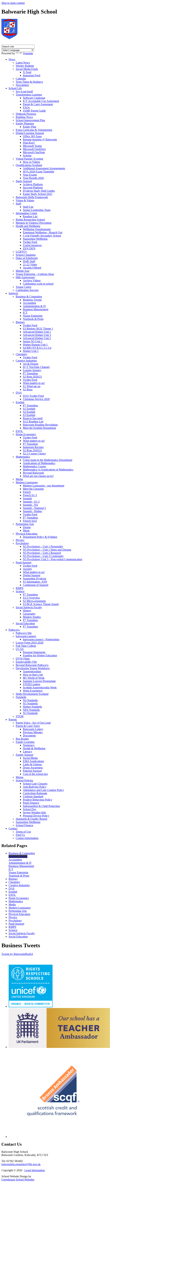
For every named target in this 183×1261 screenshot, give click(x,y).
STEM (19, 716)
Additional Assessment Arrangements (44, 168)
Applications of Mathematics (39, 463)
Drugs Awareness (33, 767)
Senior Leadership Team (36, 210)
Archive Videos (32, 280)
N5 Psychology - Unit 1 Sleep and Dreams (47, 549)
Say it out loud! (24, 91)
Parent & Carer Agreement (38, 104)
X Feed (27, 72)
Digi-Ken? (29, 142)
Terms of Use (23, 831)
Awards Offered (32, 267)
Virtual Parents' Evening (29, 158)
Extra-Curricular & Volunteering (34, 129)
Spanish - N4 (30, 504)
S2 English (29, 411)
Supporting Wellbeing (35, 238)
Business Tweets (32, 299)
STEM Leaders (31, 684)
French (27, 492)
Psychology (22, 543)
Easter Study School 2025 (37, 193)
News (12, 59)
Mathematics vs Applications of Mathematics (48, 469)
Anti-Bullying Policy (34, 786)
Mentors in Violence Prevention (33, 222)
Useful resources (32, 245)
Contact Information (27, 838)
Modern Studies (32, 616)
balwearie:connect (26, 636)
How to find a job (33, 674)
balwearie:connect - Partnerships (41, 639)
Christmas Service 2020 (36, 399)
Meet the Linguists (33, 488)
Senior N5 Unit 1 (32, 341)
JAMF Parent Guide (34, 110)
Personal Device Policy (36, 815)
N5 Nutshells (30, 703)
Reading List (30, 216)
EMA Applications (33, 761)
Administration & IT (34, 306)
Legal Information (34, 1170)
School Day (29, 809)
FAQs (26, 107)
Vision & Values (25, 200)
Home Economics (26, 434)
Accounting (29, 302)
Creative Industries (26, 360)
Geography (29, 613)
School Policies (24, 780)
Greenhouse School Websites (17, 1179)
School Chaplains (26, 254)
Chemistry (21, 354)
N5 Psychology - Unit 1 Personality (43, 546)
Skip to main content (13, 2)
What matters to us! (34, 383)
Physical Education (26, 533)
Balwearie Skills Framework (32, 197)
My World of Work (33, 677)
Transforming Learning (29, 94)
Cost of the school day (35, 774)
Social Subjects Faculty (29, 607)
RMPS (19, 588)
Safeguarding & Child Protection (41, 806)
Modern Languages (27, 482)
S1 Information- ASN (35, 581)
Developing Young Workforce (33, 668)
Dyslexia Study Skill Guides (39, 190)
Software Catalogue (34, 97)
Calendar (21, 78)
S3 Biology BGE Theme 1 (38, 328)
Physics (20, 540)
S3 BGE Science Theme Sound (41, 604)
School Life (15, 88)
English (20, 402)
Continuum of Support (35, 584)
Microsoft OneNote (34, 152)
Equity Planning (25, 123)
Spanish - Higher (32, 511)
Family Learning (25, 741)
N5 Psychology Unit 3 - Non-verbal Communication (52, 559)
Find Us (20, 834)
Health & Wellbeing (34, 748)
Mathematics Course (34, 466)
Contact (13, 828)
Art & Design (30, 363)
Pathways (14, 629)
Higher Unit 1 (31, 351)
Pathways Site (24, 633)
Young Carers (23, 286)
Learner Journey (32, 370)
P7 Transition (30, 373)
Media (19, 479)
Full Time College (26, 645)
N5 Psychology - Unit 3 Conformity (43, 556)
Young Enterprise (33, 315)
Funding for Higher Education (40, 655)
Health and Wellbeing (28, 226)
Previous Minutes (33, 732)
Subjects (13, 293)
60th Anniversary (25, 277)
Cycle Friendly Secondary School (42, 235)
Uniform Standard (33, 796)
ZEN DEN (29, 248)
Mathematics (23, 456)
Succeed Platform (33, 187)
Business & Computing (29, 296)
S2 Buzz (28, 389)
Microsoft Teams (32, 145)
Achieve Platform (33, 184)
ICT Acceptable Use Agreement (41, 101)
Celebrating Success (27, 290)
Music (26, 530)
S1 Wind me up (31, 386)
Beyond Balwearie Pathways (32, 665)
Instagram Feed (31, 75)
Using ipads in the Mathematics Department (47, 459)
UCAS (20, 649)
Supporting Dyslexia (34, 578)
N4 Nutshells (30, 700)
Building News (24, 117)
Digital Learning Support (30, 133)
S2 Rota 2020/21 (32, 376)
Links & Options (32, 764)
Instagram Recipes (33, 447)
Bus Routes (22, 738)
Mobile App (22, 270)
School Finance (24, 825)
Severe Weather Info (34, 812)
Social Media (30, 757)
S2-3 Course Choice (34, 453)
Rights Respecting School (30, 219)
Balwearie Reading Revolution (40, 424)
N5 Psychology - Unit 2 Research (42, 552)
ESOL (19, 431)
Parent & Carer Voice (28, 725)
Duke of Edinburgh (27, 258)
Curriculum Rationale (35, 793)
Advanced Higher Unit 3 (37, 334)
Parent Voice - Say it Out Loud (33, 722)
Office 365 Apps (32, 136)
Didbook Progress (26, 113)
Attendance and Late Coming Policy (43, 790)
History (27, 610)
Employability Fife (26, 661)
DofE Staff (29, 261)
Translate (28, 53)
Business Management (35, 309)
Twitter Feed (30, 242)
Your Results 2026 (33, 177)
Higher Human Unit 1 (35, 344)
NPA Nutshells (31, 709)
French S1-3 (30, 495)
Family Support (24, 754)
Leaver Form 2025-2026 (29, 642)
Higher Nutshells (32, 706)
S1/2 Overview (31, 597)
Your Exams (30, 174)
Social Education (25, 623)
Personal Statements (34, 652)
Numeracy (29, 745)
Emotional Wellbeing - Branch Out (42, 232)
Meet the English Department (39, 427)
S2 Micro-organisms (34, 600)
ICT (25, 312)
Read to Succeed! (33, 418)
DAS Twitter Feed (33, 395)
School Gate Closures (35, 783)
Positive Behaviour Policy (37, 799)
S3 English (29, 415)
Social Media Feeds (27, 69)
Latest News (23, 62)
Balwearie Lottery (33, 729)
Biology (20, 322)
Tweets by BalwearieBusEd (17, 953)
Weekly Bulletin (25, 65)
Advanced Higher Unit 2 (37, 338)
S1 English (29, 408)
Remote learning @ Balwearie (40, 139)
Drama (27, 527)
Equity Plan (29, 126)
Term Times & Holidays (29, 81)
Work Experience (33, 690)
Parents (13, 719)
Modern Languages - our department (43, 485)
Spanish (27, 498)
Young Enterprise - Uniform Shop (35, 274)
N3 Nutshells (30, 713)
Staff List (28, 206)
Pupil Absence (31, 802)
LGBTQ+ (21, 251)
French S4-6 (30, 520)
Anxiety (27, 568)
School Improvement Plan (30, 120)
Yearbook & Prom (33, 318)
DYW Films (23, 658)
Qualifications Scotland (29, 165)
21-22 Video (30, 264)
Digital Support (31, 575)
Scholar (27, 155)
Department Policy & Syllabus (40, 536)
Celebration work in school (38, 283)
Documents (29, 735)
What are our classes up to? (38, 475)
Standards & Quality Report (31, 818)
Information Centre (26, 213)
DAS (19, 392)
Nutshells (21, 697)
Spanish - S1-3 (31, 501)
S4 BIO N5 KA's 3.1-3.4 (37, 347)
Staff (18, 203)
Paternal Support (32, 770)
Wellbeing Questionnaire (37, 229)
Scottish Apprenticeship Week (40, 687)
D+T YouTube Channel (36, 367)
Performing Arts (25, 524)
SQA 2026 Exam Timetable (38, 171)
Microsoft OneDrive (34, 149)
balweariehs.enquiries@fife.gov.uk (21, 1164)
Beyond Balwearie (33, 472)
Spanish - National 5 (34, 508)
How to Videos (31, 161)
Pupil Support (23, 562)
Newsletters (22, 85)
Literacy (27, 751)
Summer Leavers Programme (39, 681)
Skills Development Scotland (32, 693)
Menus (19, 777)
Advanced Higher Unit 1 (37, 331)
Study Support (24, 181)
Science (20, 591)
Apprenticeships (32, 671)
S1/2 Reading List (33, 421)
